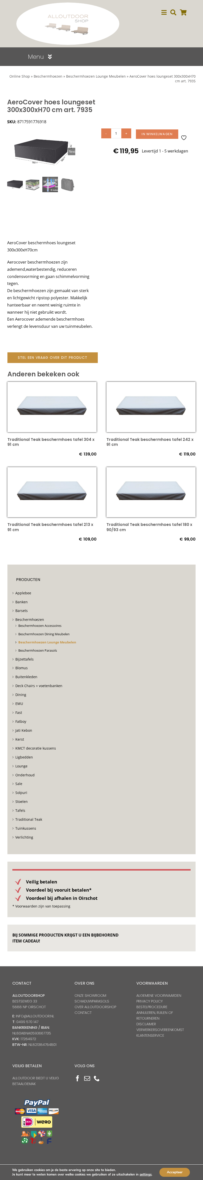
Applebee (23, 593)
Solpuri (21, 792)
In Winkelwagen (157, 134)
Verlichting (24, 837)
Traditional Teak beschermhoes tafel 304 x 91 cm (51, 442)
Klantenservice (150, 1035)
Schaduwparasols (92, 1001)
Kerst (19, 739)
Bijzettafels (24, 659)
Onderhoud (25, 775)
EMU (19, 703)
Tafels (20, 810)
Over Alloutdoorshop (95, 1006)
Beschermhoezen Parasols (37, 650)
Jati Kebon (23, 730)
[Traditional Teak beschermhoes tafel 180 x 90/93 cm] (151, 470)
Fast (18, 712)
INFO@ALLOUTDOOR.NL (35, 1016)
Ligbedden (24, 757)
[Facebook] (77, 1078)
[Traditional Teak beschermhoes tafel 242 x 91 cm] (151, 385)
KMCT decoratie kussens (35, 748)
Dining (20, 694)
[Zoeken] (173, 12)
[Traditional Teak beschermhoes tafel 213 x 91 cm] (52, 470)
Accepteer (174, 1172)
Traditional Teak (28, 819)
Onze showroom (90, 995)
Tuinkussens (25, 828)
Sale (18, 783)
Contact (83, 1012)
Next (72, 151)
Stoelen (21, 801)
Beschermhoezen (48, 76)
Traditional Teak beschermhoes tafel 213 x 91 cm (50, 527)
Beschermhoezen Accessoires (39, 625)
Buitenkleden (26, 676)
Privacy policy (149, 1001)
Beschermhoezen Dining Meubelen (44, 634)
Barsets (21, 610)
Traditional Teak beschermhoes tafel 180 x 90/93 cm (149, 527)
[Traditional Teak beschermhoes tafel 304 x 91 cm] (52, 385)
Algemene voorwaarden (158, 995)
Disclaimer (146, 1024)
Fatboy (20, 721)
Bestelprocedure (151, 1006)
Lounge (21, 766)
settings (146, 1174)
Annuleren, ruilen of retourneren (154, 1015)
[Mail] (87, 1078)
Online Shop (19, 76)
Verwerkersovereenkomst (160, 1029)
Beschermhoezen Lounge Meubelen (96, 76)
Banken (21, 602)
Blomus (21, 668)
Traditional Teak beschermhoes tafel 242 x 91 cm (150, 442)
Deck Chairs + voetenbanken (38, 685)
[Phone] (97, 1078)
